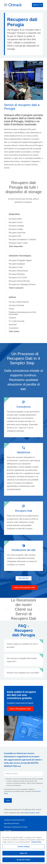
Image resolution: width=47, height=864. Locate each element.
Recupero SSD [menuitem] (15, 236)
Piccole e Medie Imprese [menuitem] (19, 302)
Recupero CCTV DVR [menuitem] (18, 278)
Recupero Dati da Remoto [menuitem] (19, 281)
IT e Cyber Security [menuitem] (16, 321)
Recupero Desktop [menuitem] (16, 226)
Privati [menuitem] (11, 309)
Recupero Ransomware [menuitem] (18, 271)
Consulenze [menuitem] (14, 328)
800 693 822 (23, 578)
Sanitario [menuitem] (12, 318)
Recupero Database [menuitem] (17, 264)
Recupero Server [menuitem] (16, 222)
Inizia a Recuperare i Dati (24, 587)
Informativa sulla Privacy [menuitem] (11, 823)
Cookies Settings (23, 846)
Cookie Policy (36, 842)
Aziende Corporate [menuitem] (16, 305)
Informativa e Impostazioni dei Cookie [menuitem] (15, 827)
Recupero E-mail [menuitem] (15, 267)
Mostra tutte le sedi (32, 813)
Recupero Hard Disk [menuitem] (17, 233)
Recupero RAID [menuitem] (15, 219)
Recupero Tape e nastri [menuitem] (18, 243)
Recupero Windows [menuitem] (17, 274)
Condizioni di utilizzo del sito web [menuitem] (14, 820)
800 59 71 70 (37, 5)
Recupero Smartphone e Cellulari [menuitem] (22, 239)
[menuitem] (16, 246)
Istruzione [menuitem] (13, 325)
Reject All (23, 853)
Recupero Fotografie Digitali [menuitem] (20, 260)
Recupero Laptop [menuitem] (16, 229)
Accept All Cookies (23, 860)
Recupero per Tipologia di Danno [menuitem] (22, 284)
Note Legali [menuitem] (7, 830)
